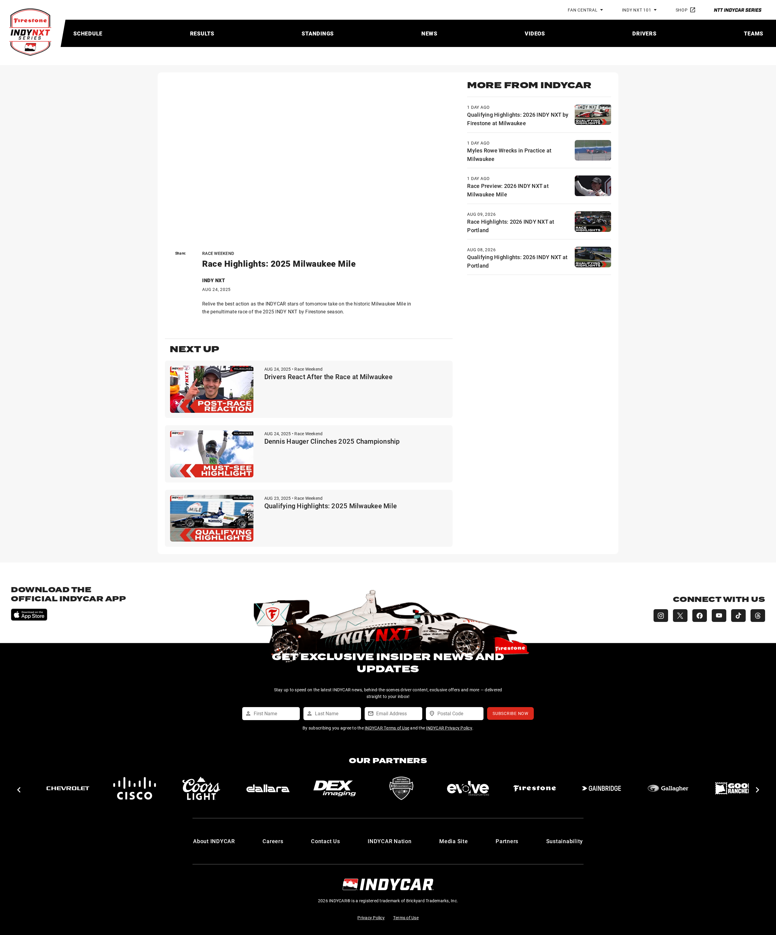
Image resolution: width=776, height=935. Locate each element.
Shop (682, 10)
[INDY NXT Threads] (758, 615)
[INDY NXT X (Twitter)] (680, 615)
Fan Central (582, 10)
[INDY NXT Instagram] (661, 615)
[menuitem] (87, 33)
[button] (19, 789)
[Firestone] (534, 788)
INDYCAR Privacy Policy (449, 728)
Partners (507, 841)
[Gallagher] (668, 788)
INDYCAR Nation (390, 841)
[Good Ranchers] (734, 788)
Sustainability (564, 841)
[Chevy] (68, 788)
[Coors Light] (201, 788)
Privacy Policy (371, 917)
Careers (273, 841)
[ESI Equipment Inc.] (401, 788)
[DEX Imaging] (334, 788)
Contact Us (325, 841)
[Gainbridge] (601, 788)
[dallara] (268, 788)
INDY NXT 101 (636, 10)
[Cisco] (134, 788)
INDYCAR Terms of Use (387, 728)
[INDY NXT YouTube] (719, 615)
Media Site (453, 841)
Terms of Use (406, 917)
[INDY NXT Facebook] (699, 615)
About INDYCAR (214, 841)
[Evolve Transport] (468, 788)
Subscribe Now (510, 713)
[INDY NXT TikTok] (738, 615)
